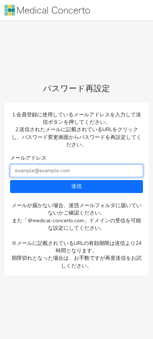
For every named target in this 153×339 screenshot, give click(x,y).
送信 (76, 186)
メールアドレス (28, 158)
